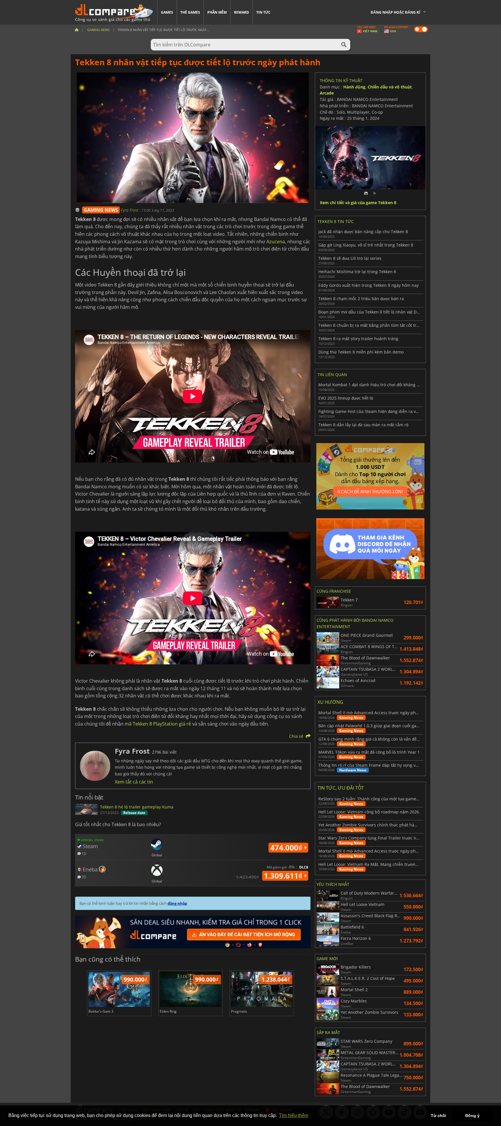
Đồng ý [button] (472, 1115)
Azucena (275, 241)
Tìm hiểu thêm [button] (293, 1115)
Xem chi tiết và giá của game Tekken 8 (358, 202)
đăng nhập (177, 903)
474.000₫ (287, 848)
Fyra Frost (130, 210)
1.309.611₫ (284, 876)
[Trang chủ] (76, 30)
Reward (241, 12)
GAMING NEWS (101, 210)
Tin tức (263, 12)
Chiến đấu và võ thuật (390, 87)
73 (83, 877)
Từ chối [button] (438, 1115)
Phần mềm (217, 12)
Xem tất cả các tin (134, 782)
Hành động (354, 87)
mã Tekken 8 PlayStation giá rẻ (158, 724)
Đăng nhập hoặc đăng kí (395, 12)
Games (167, 12)
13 (83, 853)
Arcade (327, 93)
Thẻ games (190, 12)
